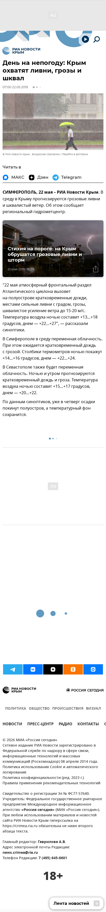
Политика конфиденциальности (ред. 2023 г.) (43, 778)
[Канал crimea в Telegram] (13, 669)
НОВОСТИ (12, 725)
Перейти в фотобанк (75, 154)
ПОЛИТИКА (15, 709)
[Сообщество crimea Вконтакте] (33, 669)
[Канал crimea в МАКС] (93, 669)
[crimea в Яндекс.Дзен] (53, 669)
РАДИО (65, 725)
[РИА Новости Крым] (21, 51)
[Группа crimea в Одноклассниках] (73, 669)
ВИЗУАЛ (93, 709)
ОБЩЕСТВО (39, 709)
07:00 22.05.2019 (15, 87)
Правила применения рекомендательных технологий (51, 783)
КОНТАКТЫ (88, 725)
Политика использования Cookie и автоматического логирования (50, 770)
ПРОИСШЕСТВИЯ (67, 709)
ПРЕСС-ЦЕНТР (40, 725)
